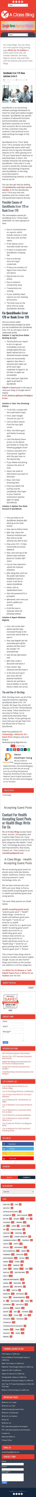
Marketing (6, 1294)
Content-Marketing (21, 1236)
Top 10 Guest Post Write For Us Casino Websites (16, 1095)
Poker (27, 1301)
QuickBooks (7, 1304)
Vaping (18, 1333)
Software (25, 1311)
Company (6, 1236)
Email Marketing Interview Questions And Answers (17, 1073)
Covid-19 (5, 1244)
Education (19, 1254)
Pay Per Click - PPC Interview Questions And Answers (17, 1057)
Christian (6, 1233)
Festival (21, 1258)
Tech (25, 1315)
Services (17, 1308)
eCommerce (6, 1254)
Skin (15, 1311)
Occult (5, 1297)
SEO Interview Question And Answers (16, 1053)
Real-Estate (20, 1304)
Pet (4, 1301)
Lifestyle (14, 1290)
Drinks (23, 1251)
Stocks (16, 1315)
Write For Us (6, 1423)
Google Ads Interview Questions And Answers (16, 1068)
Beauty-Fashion (22, 1215)
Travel (17, 1329)
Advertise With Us (8, 1437)
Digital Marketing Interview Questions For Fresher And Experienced (16, 1063)
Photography (15, 1301)
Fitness (17, 1261)
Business (16, 1219)
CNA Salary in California (11, 1354)
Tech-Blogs (20, 1319)
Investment (17, 1283)
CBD (4, 1229)
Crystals (6, 1247)
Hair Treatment (20, 1272)
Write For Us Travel (9, 1402)
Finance (5, 1261)
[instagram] (19, 2)
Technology (6, 82)
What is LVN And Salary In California (15, 1390)
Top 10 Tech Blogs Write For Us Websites (17, 1091)
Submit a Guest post (11, 387)
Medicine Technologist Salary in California (17, 1367)
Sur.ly (13, 1007)
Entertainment (8, 1258)
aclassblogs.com (10, 1002)
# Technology (20, 746)
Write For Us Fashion (9, 1416)
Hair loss (6, 1272)
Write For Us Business (10, 1413)
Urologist (6, 1333)
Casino (23, 1226)
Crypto (16, 1244)
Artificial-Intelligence (10, 1211)
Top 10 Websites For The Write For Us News (16, 1101)
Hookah (5, 1283)
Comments (26, 1177)
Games (5, 1269)
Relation (6, 1308)
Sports (5, 1315)
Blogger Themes (24, 1491)
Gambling (16, 1265)
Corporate (25, 1240)
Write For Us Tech (8, 1406)
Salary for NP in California (11, 1370)
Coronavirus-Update (10, 1240)
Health (5, 1276)
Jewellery (6, 1286)
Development (18, 1247)
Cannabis (19, 1222)
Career (14, 1226)
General (16, 1269)
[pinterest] (22, 2)
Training (6, 1329)
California (6, 1222)
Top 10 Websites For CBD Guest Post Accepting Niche (16, 1129)
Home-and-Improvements (11, 1279)
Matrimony (20, 1294)
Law (4, 1290)
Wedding (6, 1336)
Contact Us (6, 1433)
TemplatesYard (17, 1491)
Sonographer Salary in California (14, 1377)
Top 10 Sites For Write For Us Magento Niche (17, 1124)
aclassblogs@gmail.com (10, 1452)
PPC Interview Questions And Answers (16, 1430)
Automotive (7, 1215)
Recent (9, 1177)
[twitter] (13, 2)
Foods (5, 1265)
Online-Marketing (19, 1297)
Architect (6, 1208)
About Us (5, 1419)
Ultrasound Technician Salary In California (17, 1380)
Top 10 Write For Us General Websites (16, 1115)
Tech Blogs (6, 1319)
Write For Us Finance (15, 970)
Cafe (27, 1219)
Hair (26, 1269)
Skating (5, 1311)
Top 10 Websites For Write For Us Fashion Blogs (15, 1087)
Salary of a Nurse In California (13, 1374)
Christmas (18, 1233)
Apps (16, 1204)
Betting (5, 1219)
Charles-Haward (16, 1229)
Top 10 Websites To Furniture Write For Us (17, 1106)
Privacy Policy (7, 1440)
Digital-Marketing (9, 1251)
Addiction (6, 1204)
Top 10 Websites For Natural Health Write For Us (15, 1119)
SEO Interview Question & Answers (15, 1426)
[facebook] (16, 2)
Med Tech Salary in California (13, 1363)
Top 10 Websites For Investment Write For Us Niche (16, 1111)
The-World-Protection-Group (13, 1326)
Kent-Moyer (18, 1286)
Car (4, 1226)
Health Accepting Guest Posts (13, 1409)
